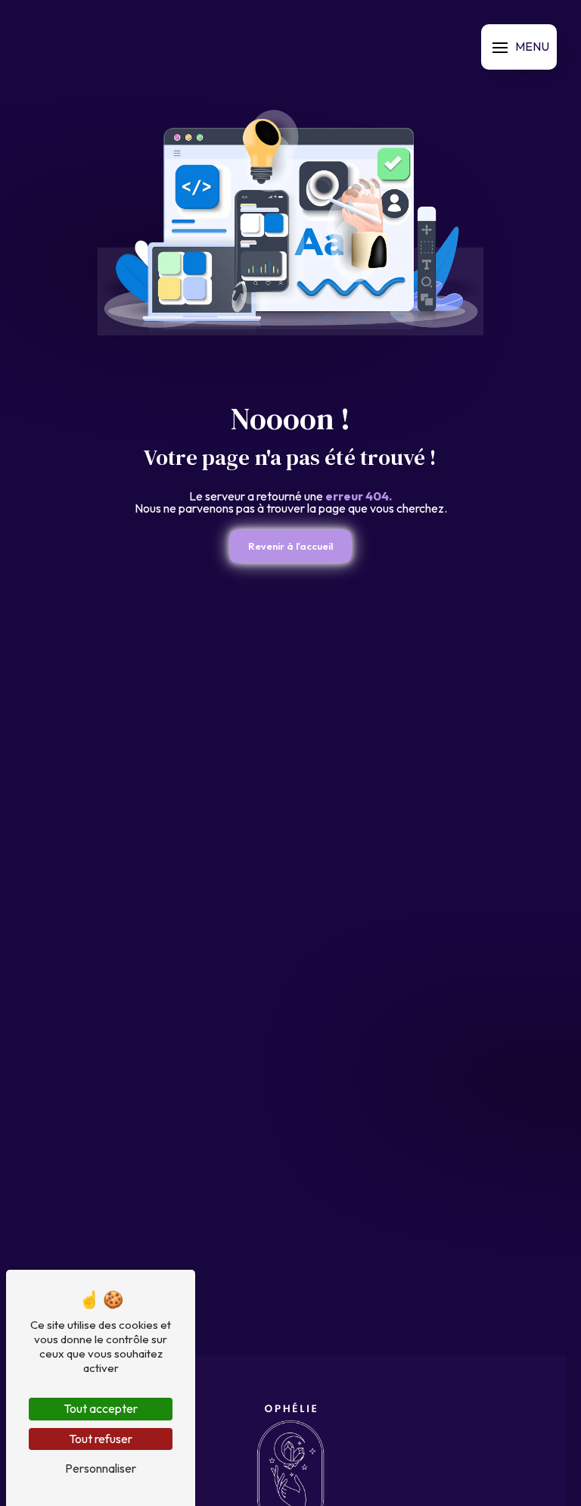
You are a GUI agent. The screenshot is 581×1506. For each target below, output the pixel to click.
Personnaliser (100, 1468)
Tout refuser (100, 1438)
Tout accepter (101, 1408)
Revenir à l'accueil (290, 546)
